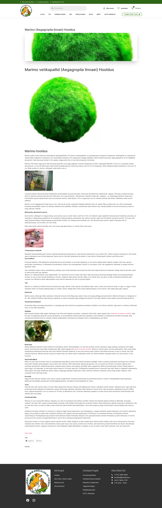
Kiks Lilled (28, 433)
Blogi (91, 14)
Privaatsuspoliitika (89, 475)
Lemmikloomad (60, 14)
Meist (99, 14)
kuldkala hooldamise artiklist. (121, 313)
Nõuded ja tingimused (90, 482)
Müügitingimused (89, 490)
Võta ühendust (110, 14)
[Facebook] (28, 500)
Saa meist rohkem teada (63, 479)
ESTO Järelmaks (88, 493)
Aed (70, 14)
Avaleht (57, 475)
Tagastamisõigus (89, 486)
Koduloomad (80, 14)
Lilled (42, 14)
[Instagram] (34, 500)
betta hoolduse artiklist (83, 349)
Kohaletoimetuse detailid (91, 479)
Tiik (49, 14)
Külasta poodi (59, 482)
